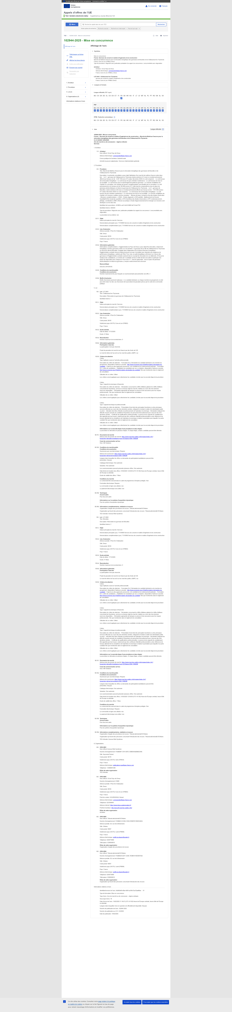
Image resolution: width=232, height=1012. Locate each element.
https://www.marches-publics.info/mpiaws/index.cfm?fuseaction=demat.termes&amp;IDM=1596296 (123, 454)
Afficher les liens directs (77, 60)
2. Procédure (70, 87)
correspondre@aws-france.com (118, 71)
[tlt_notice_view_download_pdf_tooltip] (95, 110)
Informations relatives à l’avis (75, 101)
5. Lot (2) (69, 92)
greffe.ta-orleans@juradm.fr (121, 837)
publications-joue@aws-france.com (123, 765)
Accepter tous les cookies (132, 1002)
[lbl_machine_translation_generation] (114, 117)
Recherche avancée (103, 28)
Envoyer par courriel (75, 67)
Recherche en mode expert (118, 28)
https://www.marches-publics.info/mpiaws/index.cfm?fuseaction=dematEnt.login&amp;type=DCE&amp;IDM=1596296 (126, 437)
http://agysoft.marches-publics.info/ (121, 808)
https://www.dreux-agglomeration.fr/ (120, 805)
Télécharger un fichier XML (76, 56)
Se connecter (152, 6)
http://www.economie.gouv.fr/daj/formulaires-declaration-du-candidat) (131, 365)
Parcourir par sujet (133, 28)
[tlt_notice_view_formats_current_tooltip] (163, 129)
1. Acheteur (70, 82)
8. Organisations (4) (72, 96)
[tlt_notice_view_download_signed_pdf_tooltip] (121, 98)
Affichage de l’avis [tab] (70, 46)
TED (65, 35)
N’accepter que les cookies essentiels (155, 1002)
